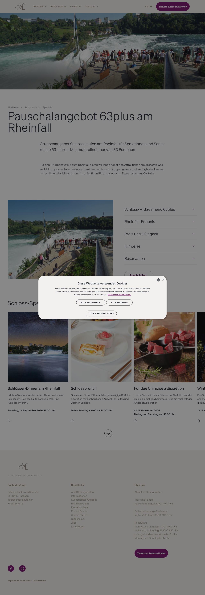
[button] (102, 312)
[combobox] (158, 279)
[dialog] (102, 297)
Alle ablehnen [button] (119, 302)
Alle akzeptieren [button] (90, 302)
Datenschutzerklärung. (119, 294)
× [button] (163, 280)
